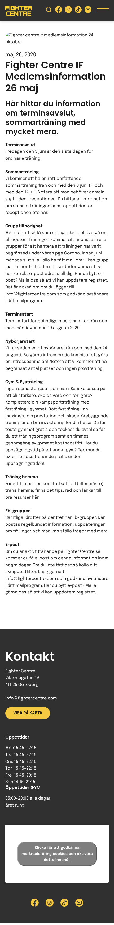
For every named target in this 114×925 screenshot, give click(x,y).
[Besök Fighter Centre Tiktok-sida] (78, 10)
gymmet (38, 409)
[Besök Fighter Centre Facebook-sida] (58, 10)
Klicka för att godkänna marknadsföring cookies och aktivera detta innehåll (57, 854)
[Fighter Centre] (18, 10)
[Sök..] (48, 10)
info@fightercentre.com (30, 294)
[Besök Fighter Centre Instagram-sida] (68, 10)
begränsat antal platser (30, 368)
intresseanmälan (29, 361)
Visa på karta (27, 713)
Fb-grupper (84, 517)
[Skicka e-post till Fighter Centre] (88, 10)
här (44, 212)
